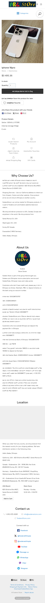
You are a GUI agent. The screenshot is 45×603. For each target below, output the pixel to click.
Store (4, 71)
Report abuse (29, 592)
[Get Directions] (8, 498)
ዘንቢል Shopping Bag (13, 160)
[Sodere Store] (22, 4)
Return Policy (32, 587)
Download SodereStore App (23, 589)
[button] (13, 103)
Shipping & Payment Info (18, 587)
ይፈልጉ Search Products (13, 143)
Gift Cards (31, 160)
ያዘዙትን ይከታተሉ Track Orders (13, 152)
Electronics (13, 71)
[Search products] (40, 14)
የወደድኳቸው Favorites (31, 151)
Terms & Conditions (17, 585)
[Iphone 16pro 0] (22, 41)
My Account (31, 142)
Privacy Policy (30, 585)
